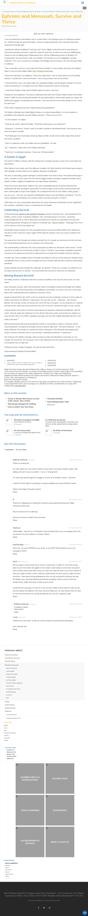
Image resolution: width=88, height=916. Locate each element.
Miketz (51, 11)
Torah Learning (30, 810)
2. (5, 363)
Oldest (24, 450)
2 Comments (56, 432)
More (7, 698)
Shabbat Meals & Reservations (30, 778)
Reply (15, 492)
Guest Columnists (77, 11)
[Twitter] (44, 908)
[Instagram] (49, 908)
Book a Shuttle (60, 842)
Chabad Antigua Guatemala (22, 3)
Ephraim (9, 754)
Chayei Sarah (9, 874)
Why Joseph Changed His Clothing (22, 404)
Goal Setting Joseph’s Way (58, 402)
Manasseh (10, 752)
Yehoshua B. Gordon (10, 26)
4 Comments (17, 435)
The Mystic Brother (55, 399)
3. (45, 360)
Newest (19, 450)
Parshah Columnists (62, 11)
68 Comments (18, 424)
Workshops (60, 810)
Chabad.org (39, 900)
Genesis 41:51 (52, 360)
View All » (51, 405)
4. (45, 363)
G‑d (72, 223)
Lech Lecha (8, 870)
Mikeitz (9, 758)
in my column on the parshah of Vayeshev (29, 214)
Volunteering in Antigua (30, 841)
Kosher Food (59, 778)
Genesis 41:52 (52, 363)
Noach (7, 867)
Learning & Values (8, 11)
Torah (44, 179)
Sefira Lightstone (13, 35)
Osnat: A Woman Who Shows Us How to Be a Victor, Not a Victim (23, 400)
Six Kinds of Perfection (62, 430)
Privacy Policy (56, 900)
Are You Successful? (22, 430)
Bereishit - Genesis (41, 11)
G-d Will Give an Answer (55, 420)
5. (45, 365)
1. (5, 360)
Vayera (7, 872)
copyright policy (20, 386)
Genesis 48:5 (10, 360)
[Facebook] (38, 908)
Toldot (7, 876)
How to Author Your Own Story (20, 407)
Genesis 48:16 (52, 365)
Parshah (10, 650)
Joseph (9, 750)
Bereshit (7, 865)
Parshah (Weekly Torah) (24, 11)
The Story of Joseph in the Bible (26, 420)
